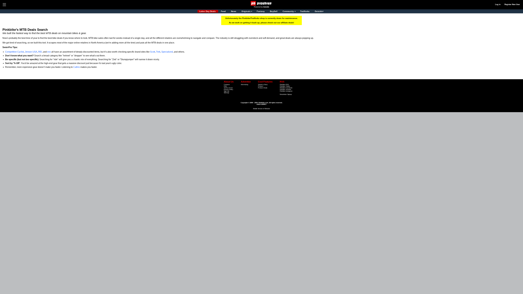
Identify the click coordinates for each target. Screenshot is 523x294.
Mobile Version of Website (261, 108)
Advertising (244, 84)
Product (260, 86)
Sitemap (226, 93)
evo (49, 52)
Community (288, 11)
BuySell (274, 11)
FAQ (225, 86)
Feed (223, 11)
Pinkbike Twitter (285, 86)
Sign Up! (226, 91)
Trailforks (305, 11)
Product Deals (262, 88)
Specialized (167, 52)
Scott (152, 52)
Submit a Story (263, 84)
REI (40, 52)
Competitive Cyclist (14, 52)
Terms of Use (228, 88)
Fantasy (261, 11)
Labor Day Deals (207, 11)
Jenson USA (31, 52)
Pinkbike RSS (284, 84)
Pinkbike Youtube (285, 89)
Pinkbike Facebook (286, 88)
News (233, 11)
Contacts (227, 84)
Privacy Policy (228, 89)
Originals (246, 11)
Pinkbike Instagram (286, 91)
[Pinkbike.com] (261, 3)
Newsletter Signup (286, 94)
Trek (158, 52)
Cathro (76, 67)
